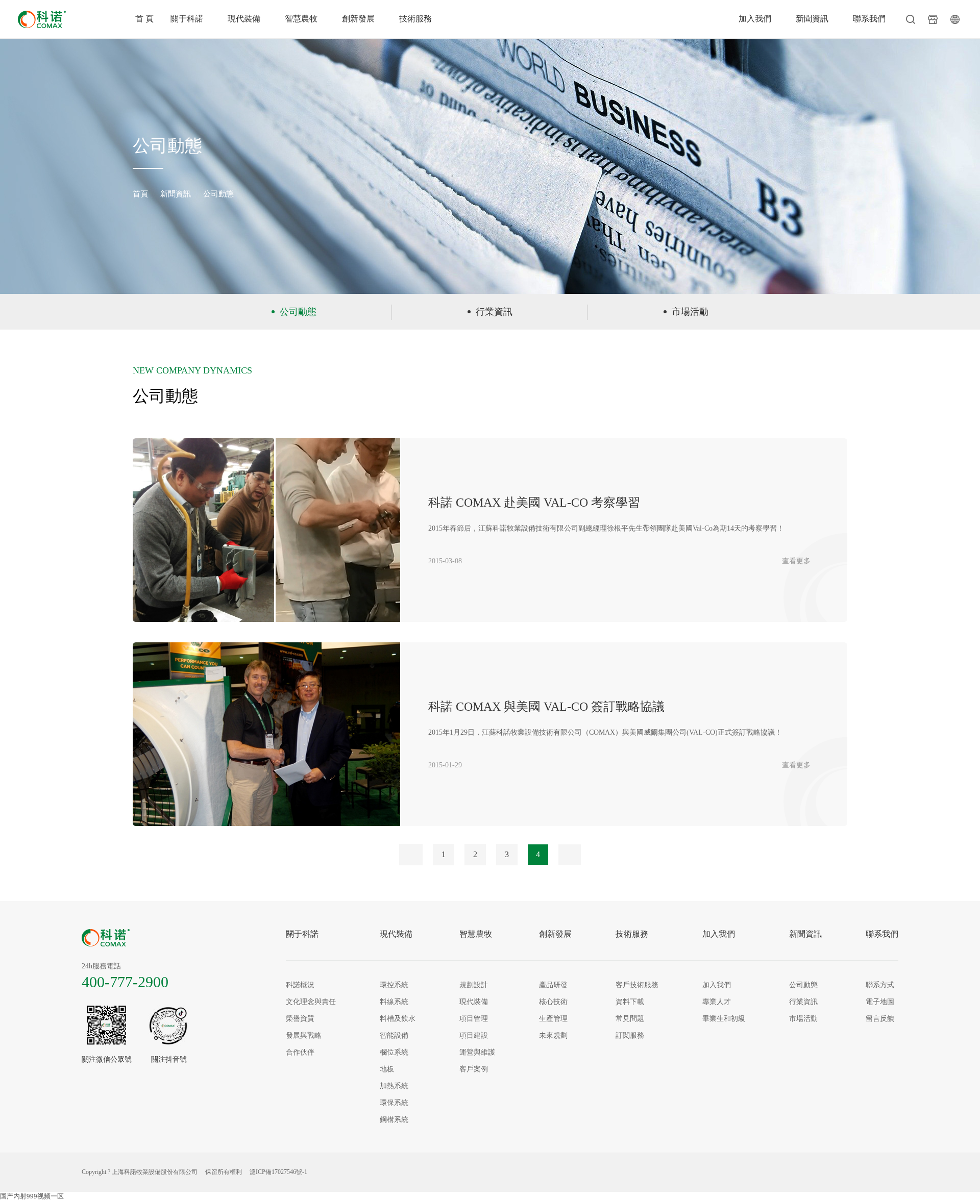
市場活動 (690, 312)
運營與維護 (477, 1052)
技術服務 (415, 18)
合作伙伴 (300, 1052)
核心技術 (553, 1002)
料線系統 (394, 1002)
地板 (387, 1069)
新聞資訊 (812, 18)
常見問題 (630, 1018)
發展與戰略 (304, 1035)
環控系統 (394, 985)
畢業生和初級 (723, 1018)
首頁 (140, 194)
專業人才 (716, 1002)
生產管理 (553, 1018)
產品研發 (553, 985)
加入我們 (755, 18)
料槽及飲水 (397, 1018)
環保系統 (394, 1103)
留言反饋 (880, 1018)
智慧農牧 (301, 18)
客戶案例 (473, 1069)
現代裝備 (244, 18)
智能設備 (394, 1035)
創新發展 (358, 18)
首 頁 (144, 18)
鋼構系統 (394, 1119)
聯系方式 (880, 985)
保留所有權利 (223, 1171)
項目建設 (473, 1035)
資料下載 (630, 1002)
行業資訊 (494, 312)
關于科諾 (186, 18)
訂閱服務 (630, 1035)
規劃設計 (473, 985)
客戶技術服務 (637, 985)
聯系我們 (869, 18)
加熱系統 (394, 1086)
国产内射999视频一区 (32, 1196)
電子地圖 (880, 1002)
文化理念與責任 (311, 1002)
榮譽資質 (300, 1018)
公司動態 (218, 194)
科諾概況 (300, 985)
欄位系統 (394, 1052)
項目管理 (473, 1018)
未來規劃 (553, 1035)
